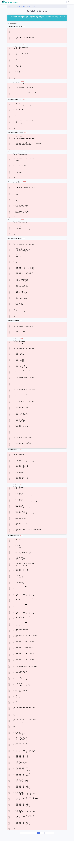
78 (36, 833)
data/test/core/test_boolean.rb (14, 338)
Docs (45, 836)
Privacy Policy (40, 836)
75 (28, 833)
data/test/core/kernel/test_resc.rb (15, 81)
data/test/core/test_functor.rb (14, 449)
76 (31, 833)
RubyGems (10, 6)
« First (21, 833)
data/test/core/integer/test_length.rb (15, 26)
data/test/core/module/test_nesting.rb (15, 151)
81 (43, 833)
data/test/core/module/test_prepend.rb (16, 181)
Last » (52, 833)
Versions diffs (19, 6)
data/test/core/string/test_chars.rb (15, 219)
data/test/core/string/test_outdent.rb (15, 238)
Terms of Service (34, 836)
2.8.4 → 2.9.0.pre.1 (27, 6)
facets (15, 6)
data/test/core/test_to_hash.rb (14, 535)
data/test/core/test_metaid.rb (14, 484)
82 (45, 833)
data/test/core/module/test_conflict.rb (15, 99)
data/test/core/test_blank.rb (14, 320)
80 (40, 833)
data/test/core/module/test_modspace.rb (16, 132)
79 (38, 833)
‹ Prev (25, 833)
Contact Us (28, 836)
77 (33, 833)
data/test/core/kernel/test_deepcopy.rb (16, 44)
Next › (49, 833)
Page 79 (33, 6)
